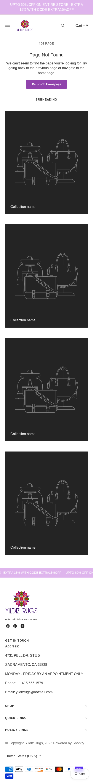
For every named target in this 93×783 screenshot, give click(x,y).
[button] (7, 25)
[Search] (62, 25)
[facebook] (7, 626)
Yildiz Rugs (34, 743)
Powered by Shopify (68, 743)
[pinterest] (15, 626)
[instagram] (22, 626)
